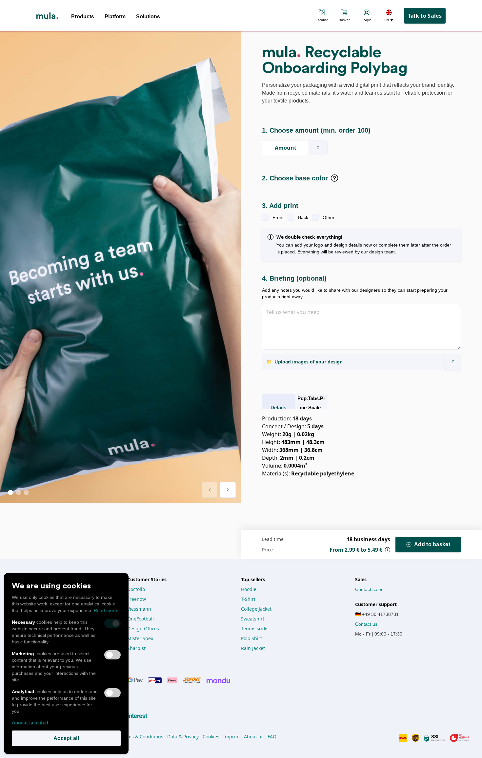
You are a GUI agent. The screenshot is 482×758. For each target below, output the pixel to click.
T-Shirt (248, 599)
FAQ (272, 736)
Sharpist (136, 648)
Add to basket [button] (432, 544)
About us (254, 736)
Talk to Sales (425, 15)
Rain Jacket (253, 648)
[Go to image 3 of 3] (26, 492)
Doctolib (136, 589)
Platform (115, 16)
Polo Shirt (251, 638)
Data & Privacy (183, 736)
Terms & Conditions (141, 736)
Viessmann (139, 609)
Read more (105, 610)
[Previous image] (209, 490)
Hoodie (248, 589)
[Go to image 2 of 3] (18, 492)
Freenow (136, 599)
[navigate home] (47, 15)
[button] (453, 362)
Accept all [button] (66, 738)
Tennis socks (255, 628)
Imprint (231, 736)
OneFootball (140, 619)
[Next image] (228, 490)
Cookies (211, 736)
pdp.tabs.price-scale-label (311, 407)
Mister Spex (140, 638)
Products (82, 16)
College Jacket (256, 609)
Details (278, 407)
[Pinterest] (133, 716)
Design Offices (143, 628)
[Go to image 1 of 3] (10, 492)
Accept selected (30, 722)
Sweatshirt (252, 619)
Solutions (148, 16)
